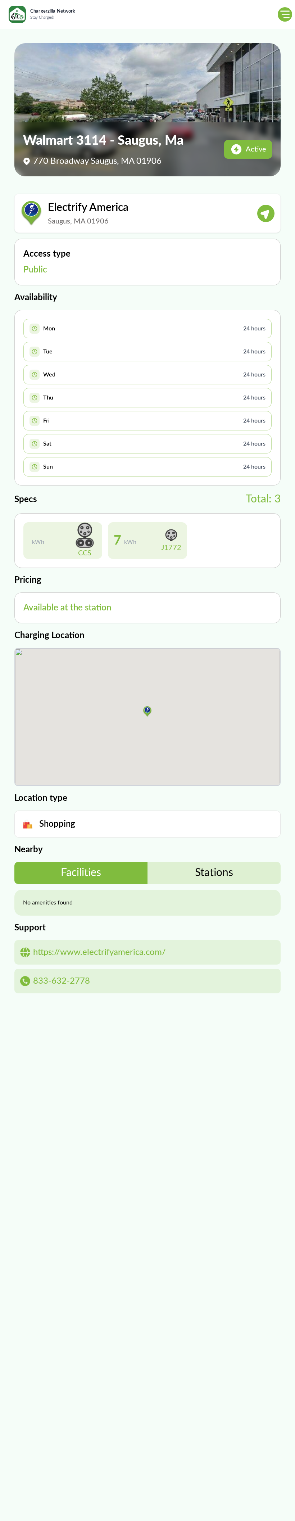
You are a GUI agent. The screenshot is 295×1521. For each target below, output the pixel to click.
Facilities (81, 872)
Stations (214, 872)
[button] (147, 711)
